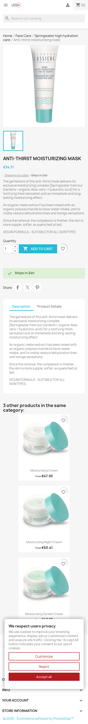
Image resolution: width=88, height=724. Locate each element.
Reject (44, 666)
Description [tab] (21, 306)
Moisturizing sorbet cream (44, 614)
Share (18, 287)
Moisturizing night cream (44, 542)
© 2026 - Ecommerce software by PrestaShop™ (38, 718)
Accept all (44, 677)
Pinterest (37, 287)
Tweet (27, 287)
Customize (44, 656)
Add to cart (38, 248)
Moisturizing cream (44, 470)
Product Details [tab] (49, 306)
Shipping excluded (16, 175)
